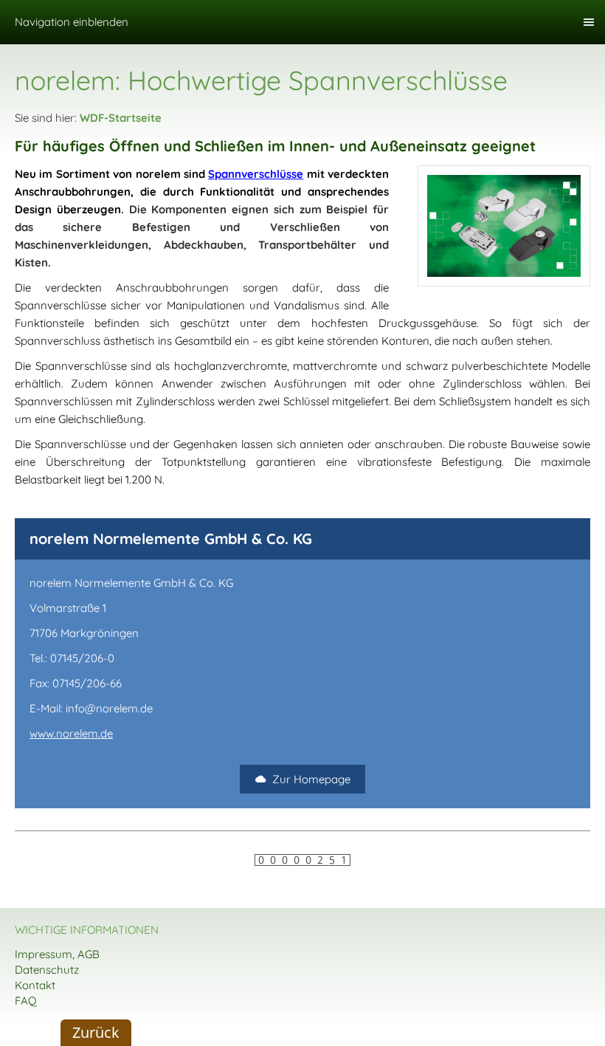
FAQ (26, 1001)
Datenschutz (47, 970)
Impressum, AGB (57, 954)
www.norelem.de (71, 733)
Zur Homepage (311, 779)
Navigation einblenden (71, 22)
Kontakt (35, 985)
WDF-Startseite (121, 118)
